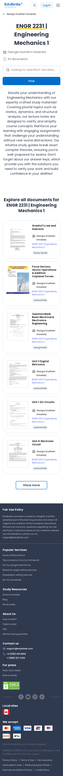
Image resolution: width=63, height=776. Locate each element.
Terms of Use (27, 760)
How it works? (10, 619)
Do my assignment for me (16, 565)
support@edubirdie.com (16, 537)
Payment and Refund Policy (17, 769)
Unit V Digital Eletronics (40, 363)
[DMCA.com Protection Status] (31, 685)
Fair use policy (44, 760)
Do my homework (12, 579)
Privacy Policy (10, 760)
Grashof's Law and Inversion (44, 227)
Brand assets (10, 675)
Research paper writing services (20, 569)
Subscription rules (12, 765)
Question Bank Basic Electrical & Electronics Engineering (43, 318)
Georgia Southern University (45, 237)
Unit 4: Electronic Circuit (43, 443)
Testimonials (9, 624)
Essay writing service (14, 555)
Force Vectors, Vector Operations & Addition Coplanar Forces (44, 271)
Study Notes (9, 604)
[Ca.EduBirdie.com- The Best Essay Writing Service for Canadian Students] (6, 714)
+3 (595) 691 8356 (16, 653)
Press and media (12, 670)
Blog (5, 599)
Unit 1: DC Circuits (43, 402)
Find (32, 81)
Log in (46, 5)
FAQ (5, 629)
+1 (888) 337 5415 (16, 657)
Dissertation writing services (17, 574)
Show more (31, 485)
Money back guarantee (15, 633)
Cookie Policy (42, 769)
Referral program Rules (37, 765)
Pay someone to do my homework (21, 560)
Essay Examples (11, 594)
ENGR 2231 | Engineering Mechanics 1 (44, 246)
